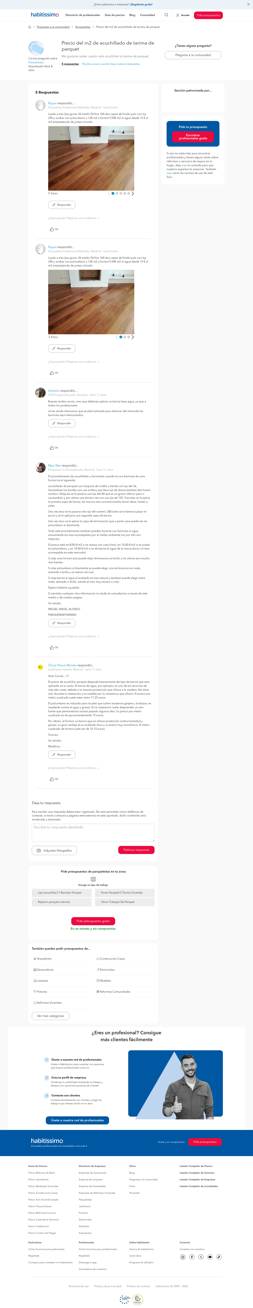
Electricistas (85, 1220)
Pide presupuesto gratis (93, 921)
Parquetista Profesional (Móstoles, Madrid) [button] (75, 107)
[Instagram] (183, 1257)
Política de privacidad (107, 1286)
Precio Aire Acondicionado (43, 1200)
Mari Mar (54, 465)
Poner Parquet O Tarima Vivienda (121, 892)
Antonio (54, 390)
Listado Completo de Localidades (199, 1186)
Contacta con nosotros (192, 1249)
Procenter (134, 1193)
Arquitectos (85, 1233)
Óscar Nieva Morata (62, 665)
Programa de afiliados (141, 1262)
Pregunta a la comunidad (193, 55)
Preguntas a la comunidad (53, 27)
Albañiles (84, 1226)
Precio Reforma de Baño (41, 1173)
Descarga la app (88, 1262)
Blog (132, 1173)
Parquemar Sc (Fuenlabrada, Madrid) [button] (71, 470)
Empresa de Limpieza (90, 1179)
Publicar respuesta (136, 850)
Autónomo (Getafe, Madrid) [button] (66, 669)
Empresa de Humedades (92, 1186)
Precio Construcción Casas (42, 1193)
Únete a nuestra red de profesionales (77, 1120)
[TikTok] (219, 1257)
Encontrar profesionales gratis (193, 137)
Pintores (83, 1213)
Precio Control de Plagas (42, 1233)
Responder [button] (64, 205)
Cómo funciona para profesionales (98, 1249)
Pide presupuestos (208, 15)
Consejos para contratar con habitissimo (50, 1262)
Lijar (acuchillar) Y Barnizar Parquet (59, 892)
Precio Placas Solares (39, 1206)
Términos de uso (78, 1286)
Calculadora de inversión (93, 1269)
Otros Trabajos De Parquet (117, 902)
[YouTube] (210, 1257)
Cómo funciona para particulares (46, 1249)
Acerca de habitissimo (141, 1249)
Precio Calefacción (38, 1226)
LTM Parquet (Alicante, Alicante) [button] (68, 395)
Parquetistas (82, 27)
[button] (36, 48)
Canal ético (135, 1256)
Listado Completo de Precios (196, 1166)
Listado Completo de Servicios (197, 1173)
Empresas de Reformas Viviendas (97, 1193)
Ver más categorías (50, 1016)
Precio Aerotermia (38, 1179)
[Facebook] (192, 1257)
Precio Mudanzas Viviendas (43, 1186)
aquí (184, 165)
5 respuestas (70, 64)
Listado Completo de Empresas (197, 1179)
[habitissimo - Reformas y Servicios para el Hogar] (44, 15)
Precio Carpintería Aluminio (43, 1220)
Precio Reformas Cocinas (42, 1213)
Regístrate (33, 1256)
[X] (201, 1257)
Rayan (52, 103)
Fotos (132, 1186)
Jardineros (85, 1206)
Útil (56, 229)
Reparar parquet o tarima (54, 902)
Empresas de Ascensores (92, 1173)
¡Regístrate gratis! (141, 4)
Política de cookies (138, 1286)
